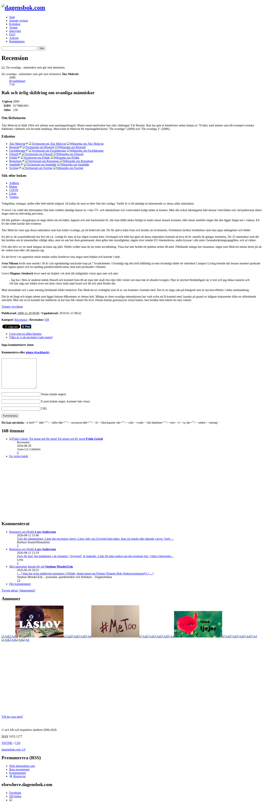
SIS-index (15, 796)
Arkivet (13, 38)
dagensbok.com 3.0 (13, 749)
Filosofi (13, 154)
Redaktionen (17, 41)
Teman (13, 27)
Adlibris (14, 183)
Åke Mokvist (17, 143)
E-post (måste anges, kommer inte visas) (65, 401)
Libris (12, 193)
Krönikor (14, 24)
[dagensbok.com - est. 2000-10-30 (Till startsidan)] (23, 7)
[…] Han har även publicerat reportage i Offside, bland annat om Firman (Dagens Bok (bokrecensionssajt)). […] (85, 573)
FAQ (12, 34)
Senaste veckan (18, 20)
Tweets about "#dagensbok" (19, 590)
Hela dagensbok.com (22, 766)
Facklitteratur (17, 150)
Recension (21, 319)
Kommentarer (17, 772)
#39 (46, 319)
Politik (13, 157)
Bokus (13, 186)
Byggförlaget (17, 81)
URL (44, 408)
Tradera (13, 197)
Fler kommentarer (20, 584)
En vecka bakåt (18, 456)
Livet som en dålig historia (25, 333)
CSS (17, 743)
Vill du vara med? (12, 716)
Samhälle (14, 164)
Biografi (14, 147)
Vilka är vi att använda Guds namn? (31, 337)
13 (18, 580)
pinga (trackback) (37, 352)
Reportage (15, 161)
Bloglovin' (19, 776)
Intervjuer (15, 31)
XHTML (7, 743)
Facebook (15, 792)
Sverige (13, 168)
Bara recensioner (19, 769)
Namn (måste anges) (53, 394)
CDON (13, 190)
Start (12, 17)
